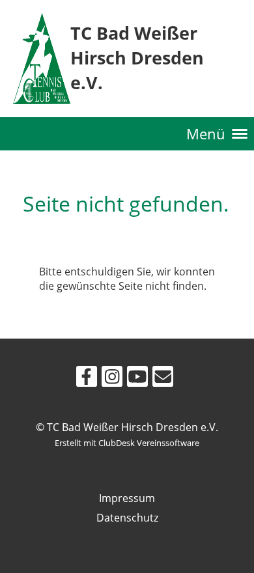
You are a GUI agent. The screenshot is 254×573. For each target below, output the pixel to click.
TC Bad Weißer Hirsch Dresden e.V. (137, 57)
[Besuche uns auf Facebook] (86, 379)
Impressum (127, 498)
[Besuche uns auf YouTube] (137, 379)
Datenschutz (127, 517)
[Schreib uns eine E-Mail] (162, 379)
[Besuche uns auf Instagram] (112, 379)
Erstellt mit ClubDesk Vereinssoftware (127, 443)
